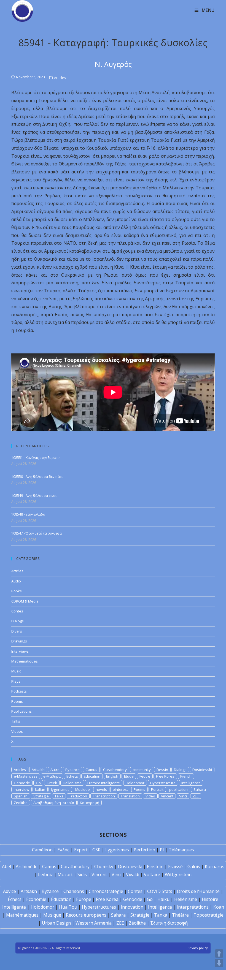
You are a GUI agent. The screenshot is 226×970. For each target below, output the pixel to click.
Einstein (155, 866)
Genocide (22, 782)
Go (38, 782)
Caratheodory (115, 769)
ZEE (196, 796)
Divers (16, 631)
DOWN (219, 963)
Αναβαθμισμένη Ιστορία (53, 802)
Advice (9, 891)
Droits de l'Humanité (198, 891)
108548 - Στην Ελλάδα (28, 514)
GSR (96, 850)
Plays (15, 681)
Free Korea (165, 776)
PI (162, 850)
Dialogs (17, 620)
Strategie (41, 796)
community (142, 769)
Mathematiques (24, 661)
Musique (82, 789)
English (112, 776)
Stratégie (139, 915)
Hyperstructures (99, 907)
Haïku (163, 899)
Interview (21, 789)
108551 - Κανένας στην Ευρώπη (36, 457)
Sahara (199, 789)
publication (178, 789)
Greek (52, 782)
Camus (91, 769)
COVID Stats (159, 891)
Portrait (157, 789)
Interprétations (193, 907)
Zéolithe (137, 923)
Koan (218, 907)
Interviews (20, 651)
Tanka (160, 915)
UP (219, 953)
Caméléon (42, 850)
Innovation (132, 907)
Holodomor (135, 782)
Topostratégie (208, 915)
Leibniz (45, 874)
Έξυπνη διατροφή (169, 923)
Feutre (144, 776)
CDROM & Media (25, 601)
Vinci (183, 796)
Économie (36, 899)
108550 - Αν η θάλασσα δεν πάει (37, 476)
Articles (60, 77)
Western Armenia (94, 923)
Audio (16, 581)
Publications (21, 711)
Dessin (162, 769)
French (186, 776)
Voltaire (152, 874)
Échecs (14, 899)
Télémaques (181, 850)
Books (16, 590)
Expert (81, 850)
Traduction (78, 796)
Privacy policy (197, 948)
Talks (15, 721)
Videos (17, 731)
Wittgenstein (178, 874)
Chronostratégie (106, 891)
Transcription (104, 796)
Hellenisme (72, 782)
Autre (55, 769)
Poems (17, 701)
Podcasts (19, 691)
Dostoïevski (130, 866)
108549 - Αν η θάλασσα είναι (34, 495)
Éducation (61, 899)
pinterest (120, 789)
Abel (6, 866)
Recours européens (86, 915)
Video (150, 796)
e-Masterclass (25, 776)
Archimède (26, 866)
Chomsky (103, 866)
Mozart (65, 874)
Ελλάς (63, 850)
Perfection (144, 850)
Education (92, 776)
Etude (129, 776)
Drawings (19, 641)
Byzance (72, 769)
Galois (193, 866)
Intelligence (191, 782)
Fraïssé (175, 866)
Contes (17, 611)
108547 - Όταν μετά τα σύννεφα (36, 533)
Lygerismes (117, 850)
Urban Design (56, 923)
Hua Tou (68, 907)
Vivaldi (132, 874)
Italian (40, 789)
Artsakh (38, 769)
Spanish (21, 796)
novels (101, 789)
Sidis (82, 874)
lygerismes (60, 789)
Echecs (72, 776)
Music (16, 671)
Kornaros (214, 866)
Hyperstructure (163, 782)
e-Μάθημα (52, 776)
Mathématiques (22, 915)
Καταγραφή (89, 802)
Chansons (73, 891)
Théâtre (180, 915)
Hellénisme (185, 899)
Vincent (167, 796)
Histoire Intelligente (103, 782)
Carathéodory (75, 866)
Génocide (132, 899)
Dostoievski (202, 769)
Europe (83, 899)
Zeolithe (21, 802)
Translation (130, 796)
